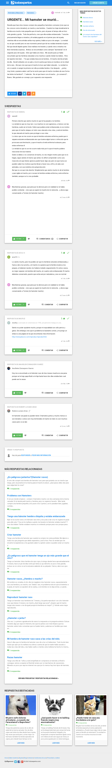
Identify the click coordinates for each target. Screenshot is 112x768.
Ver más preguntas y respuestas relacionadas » (38, 678)
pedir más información (41, 455)
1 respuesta (14, 489)
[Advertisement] (32, 84)
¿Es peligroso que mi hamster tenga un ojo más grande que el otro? (38, 556)
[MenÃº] (7, 3)
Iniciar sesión (80, 3)
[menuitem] (20, 94)
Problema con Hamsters (19, 495)
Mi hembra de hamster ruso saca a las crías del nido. (33, 638)
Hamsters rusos (88, 22)
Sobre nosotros (13, 758)
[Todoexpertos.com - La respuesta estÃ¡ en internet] (21, 2)
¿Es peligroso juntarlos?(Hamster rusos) (27, 477)
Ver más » (98, 41)
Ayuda (21, 758)
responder (25, 455)
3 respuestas (14, 509)
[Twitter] (15, 761)
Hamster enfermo (88, 26)
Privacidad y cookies (53, 758)
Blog (25, 758)
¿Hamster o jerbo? (16, 618)
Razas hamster (14, 657)
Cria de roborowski (89, 30)
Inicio (6, 758)
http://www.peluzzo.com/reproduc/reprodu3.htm (29, 337)
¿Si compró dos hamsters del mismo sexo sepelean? (92, 35)
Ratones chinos (88, 17)
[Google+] (21, 761)
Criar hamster (14, 534)
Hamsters (30, 13)
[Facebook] (18, 761)
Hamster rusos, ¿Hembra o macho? (25, 578)
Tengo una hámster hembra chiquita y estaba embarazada (36, 516)
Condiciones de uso (40, 758)
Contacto (30, 758)
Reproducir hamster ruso (19, 597)
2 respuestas (14, 590)
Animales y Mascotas (15, 13)
